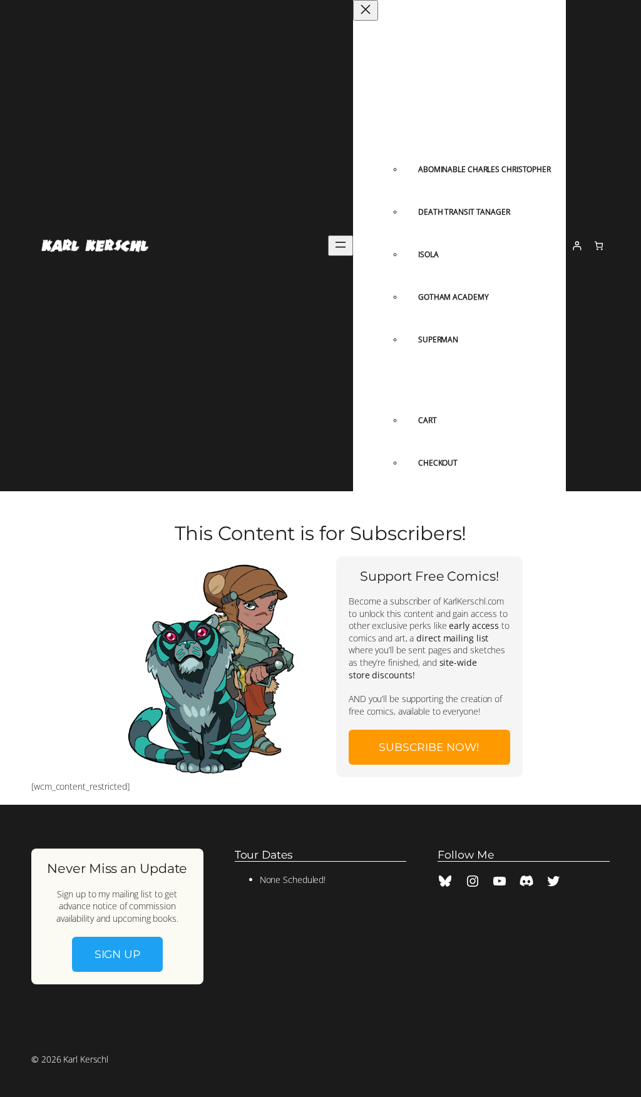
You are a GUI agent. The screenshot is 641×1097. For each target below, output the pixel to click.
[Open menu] (340, 245)
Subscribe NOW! (429, 746)
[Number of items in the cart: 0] (599, 246)
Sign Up (117, 954)
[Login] (577, 246)
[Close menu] (365, 10)
